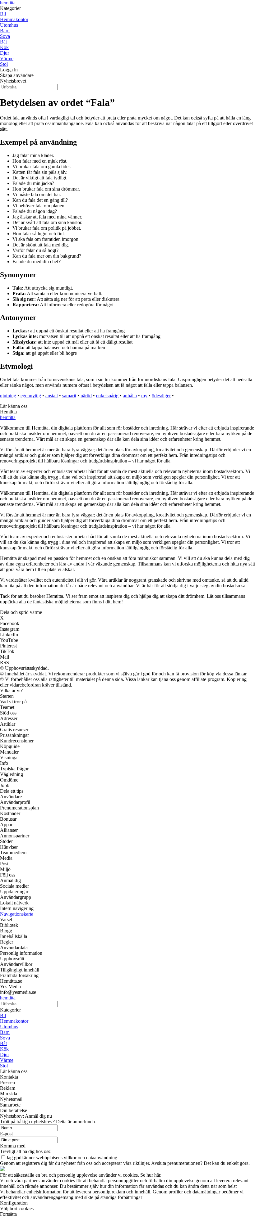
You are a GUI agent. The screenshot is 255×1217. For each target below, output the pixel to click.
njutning (8, 395)
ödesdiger (161, 395)
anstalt (51, 395)
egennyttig (31, 395)
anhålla (130, 395)
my (144, 395)
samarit (69, 395)
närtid (86, 395)
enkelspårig (107, 395)
